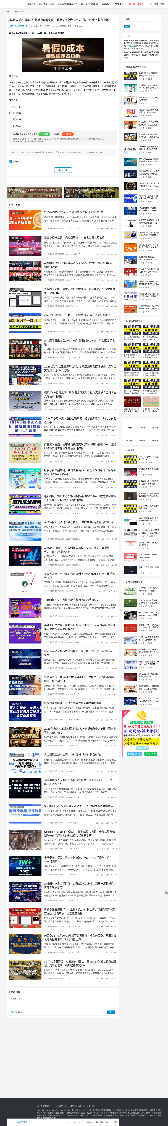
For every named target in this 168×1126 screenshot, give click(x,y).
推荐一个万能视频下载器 (148, 567)
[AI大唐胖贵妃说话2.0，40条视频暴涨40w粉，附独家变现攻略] (25, 349)
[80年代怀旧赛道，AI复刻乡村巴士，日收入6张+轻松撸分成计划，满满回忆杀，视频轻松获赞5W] (25, 970)
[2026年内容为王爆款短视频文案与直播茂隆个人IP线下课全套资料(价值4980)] (25, 737)
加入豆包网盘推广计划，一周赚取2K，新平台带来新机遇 (77, 315)
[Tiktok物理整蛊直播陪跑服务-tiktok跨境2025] (25, 608)
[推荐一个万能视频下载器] (130, 570)
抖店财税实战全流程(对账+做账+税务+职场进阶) (72, 754)
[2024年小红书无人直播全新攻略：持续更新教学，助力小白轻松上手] (25, 427)
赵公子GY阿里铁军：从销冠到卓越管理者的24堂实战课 (148, 222)
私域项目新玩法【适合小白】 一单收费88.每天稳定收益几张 (79, 522)
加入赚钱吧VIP (136, 4)
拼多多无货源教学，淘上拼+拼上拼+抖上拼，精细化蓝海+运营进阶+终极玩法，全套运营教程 (79, 911)
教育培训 (119, 4)
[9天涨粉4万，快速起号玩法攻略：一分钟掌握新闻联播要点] (25, 814)
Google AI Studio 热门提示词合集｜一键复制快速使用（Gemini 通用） (148, 532)
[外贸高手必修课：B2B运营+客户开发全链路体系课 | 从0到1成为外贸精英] (130, 247)
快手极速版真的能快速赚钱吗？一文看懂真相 (151, 356)
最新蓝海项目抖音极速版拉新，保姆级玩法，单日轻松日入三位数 (79, 653)
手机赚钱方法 (60, 1106)
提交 (111, 1012)
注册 (162, 4)
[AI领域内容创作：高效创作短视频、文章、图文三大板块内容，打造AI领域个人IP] (25, 556)
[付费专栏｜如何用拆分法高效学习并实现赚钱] (130, 591)
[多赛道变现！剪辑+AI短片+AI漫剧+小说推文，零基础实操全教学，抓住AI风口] (25, 685)
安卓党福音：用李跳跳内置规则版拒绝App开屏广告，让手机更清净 (79, 575)
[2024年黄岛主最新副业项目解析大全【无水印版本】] (25, 220)
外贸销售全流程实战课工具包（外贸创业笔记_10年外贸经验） (148, 88)
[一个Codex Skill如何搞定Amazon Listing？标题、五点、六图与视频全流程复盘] (130, 615)
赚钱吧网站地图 (76, 1106)
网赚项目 (16, 161)
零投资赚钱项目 (46, 4)
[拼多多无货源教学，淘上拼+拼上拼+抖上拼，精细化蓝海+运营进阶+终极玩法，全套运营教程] (25, 918)
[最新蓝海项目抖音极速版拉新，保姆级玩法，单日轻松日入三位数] (25, 659)
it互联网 (105, 4)
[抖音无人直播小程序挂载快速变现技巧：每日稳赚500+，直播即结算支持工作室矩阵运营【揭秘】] (25, 453)
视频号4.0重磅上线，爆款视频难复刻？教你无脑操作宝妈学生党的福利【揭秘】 (80, 394)
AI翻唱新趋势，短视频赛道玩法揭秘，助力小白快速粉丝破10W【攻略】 (78, 265)
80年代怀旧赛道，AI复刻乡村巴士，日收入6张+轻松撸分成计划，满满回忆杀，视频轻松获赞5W (80, 963)
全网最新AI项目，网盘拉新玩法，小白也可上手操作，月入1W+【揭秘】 (78, 859)
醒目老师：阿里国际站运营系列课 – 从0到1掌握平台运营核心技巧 (148, 137)
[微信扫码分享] (96, 1122)
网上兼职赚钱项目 (89, 4)
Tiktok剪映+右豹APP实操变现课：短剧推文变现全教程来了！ (148, 124)
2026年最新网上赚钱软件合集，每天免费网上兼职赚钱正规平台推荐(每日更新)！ (132, 410)
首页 (8, 12)
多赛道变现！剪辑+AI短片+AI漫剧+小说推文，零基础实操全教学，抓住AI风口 (79, 679)
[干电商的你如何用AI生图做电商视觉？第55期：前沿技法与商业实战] (130, 652)
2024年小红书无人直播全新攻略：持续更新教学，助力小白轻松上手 (80, 420)
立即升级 (67, 134)
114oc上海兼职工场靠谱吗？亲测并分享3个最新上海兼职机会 (151, 374)
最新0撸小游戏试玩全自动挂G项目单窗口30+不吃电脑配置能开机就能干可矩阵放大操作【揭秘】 (80, 498)
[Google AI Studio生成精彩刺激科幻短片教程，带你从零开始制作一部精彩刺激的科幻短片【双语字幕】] (25, 840)
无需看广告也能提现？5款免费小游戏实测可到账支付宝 (151, 392)
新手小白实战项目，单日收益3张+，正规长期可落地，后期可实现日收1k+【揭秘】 (80, 472)
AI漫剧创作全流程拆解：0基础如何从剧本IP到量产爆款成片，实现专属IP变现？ (80, 885)
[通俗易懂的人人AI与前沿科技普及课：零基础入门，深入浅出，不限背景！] (25, 788)
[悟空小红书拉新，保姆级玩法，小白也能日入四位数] (25, 246)
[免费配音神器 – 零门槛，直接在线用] (130, 545)
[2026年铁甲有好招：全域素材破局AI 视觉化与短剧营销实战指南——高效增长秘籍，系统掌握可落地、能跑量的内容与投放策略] (130, 284)
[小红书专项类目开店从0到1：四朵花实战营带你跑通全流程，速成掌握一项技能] (130, 628)
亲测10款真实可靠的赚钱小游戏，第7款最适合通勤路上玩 (151, 338)
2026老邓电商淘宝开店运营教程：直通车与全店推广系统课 (148, 186)
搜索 (128, 18)
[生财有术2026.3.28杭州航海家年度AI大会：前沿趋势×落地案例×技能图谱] (130, 162)
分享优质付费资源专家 (18, 26)
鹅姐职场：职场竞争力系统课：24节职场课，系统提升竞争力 (148, 198)
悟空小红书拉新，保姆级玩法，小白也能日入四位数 (74, 237)
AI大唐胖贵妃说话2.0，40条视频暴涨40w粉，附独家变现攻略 (79, 342)
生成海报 (89, 1122)
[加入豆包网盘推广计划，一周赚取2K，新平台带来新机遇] (25, 323)
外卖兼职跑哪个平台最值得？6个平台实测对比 (132, 356)
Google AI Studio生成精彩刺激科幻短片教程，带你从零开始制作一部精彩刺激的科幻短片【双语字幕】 (79, 833)
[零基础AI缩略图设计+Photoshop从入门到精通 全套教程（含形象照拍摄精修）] (130, 260)
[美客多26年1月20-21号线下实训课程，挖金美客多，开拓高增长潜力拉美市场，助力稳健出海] (25, 944)
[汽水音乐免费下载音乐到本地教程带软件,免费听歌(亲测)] (130, 496)
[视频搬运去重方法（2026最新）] (130, 472)
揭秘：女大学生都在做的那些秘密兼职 (132, 392)
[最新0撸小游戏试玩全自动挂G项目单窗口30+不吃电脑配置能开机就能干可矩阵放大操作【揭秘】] (25, 504)
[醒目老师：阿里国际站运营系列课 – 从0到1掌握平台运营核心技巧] (130, 137)
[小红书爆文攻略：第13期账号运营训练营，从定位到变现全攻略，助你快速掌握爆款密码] (25, 633)
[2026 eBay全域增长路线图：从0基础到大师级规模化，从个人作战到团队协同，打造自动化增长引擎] (130, 640)
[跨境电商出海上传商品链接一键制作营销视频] (130, 484)
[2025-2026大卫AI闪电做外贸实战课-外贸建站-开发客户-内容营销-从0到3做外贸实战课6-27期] (130, 235)
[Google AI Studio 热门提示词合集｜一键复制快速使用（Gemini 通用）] (130, 533)
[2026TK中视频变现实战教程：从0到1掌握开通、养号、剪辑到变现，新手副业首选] (130, 149)
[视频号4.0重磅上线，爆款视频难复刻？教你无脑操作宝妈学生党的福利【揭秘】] (25, 401)
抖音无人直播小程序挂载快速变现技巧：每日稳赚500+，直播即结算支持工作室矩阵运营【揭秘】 (80, 446)
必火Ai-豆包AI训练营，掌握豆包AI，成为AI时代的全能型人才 (148, 271)
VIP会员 (129, 46)
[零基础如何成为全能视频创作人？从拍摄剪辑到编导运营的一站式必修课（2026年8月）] (130, 689)
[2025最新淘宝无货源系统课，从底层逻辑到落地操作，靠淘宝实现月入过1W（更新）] (25, 375)
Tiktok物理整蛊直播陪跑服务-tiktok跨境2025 (71, 599)
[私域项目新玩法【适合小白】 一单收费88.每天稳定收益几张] (25, 530)
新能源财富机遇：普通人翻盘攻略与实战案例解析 (73, 703)
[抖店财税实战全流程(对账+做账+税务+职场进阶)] (25, 763)
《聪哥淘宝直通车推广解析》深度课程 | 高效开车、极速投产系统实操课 (148, 296)
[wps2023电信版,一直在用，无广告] (130, 459)
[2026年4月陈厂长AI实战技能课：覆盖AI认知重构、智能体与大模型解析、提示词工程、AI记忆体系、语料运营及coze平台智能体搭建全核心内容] (130, 309)
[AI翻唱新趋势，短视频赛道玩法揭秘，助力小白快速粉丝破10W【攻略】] (25, 271)
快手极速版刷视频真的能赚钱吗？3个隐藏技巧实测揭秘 (132, 338)
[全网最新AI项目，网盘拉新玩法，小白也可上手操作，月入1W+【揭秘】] (25, 866)
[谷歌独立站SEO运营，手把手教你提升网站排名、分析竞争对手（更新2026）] (25, 297)
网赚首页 (31, 4)
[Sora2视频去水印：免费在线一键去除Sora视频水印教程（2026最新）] (130, 521)
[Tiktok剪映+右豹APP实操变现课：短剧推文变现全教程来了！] (130, 125)
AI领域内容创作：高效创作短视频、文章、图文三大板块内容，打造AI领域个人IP (78, 549)
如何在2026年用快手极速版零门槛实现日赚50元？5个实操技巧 (132, 374)
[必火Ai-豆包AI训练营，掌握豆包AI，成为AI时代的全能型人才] (130, 272)
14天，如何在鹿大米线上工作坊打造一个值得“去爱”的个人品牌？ (148, 603)
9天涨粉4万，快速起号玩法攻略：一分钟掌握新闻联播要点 (78, 806)
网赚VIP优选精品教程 (67, 4)
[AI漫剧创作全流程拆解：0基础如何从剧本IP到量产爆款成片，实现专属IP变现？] (25, 892)
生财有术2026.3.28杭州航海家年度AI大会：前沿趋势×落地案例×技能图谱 (148, 161)
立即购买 (44, 134)
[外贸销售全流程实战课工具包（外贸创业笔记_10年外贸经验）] (130, 88)
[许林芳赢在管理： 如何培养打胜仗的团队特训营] (130, 174)
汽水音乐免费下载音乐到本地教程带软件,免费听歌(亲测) (148, 496)
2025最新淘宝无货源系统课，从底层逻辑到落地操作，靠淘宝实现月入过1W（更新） (80, 368)
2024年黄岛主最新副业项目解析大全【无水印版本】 (75, 212)
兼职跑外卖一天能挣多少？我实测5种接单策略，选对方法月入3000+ (151, 410)
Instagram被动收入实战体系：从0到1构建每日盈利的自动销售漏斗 (148, 112)
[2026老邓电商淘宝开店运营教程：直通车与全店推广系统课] (130, 186)
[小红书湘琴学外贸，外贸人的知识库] (130, 100)
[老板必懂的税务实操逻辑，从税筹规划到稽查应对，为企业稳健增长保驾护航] (130, 211)
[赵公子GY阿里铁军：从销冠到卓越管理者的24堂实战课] (130, 223)
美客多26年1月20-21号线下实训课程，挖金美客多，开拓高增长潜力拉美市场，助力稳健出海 (80, 937)
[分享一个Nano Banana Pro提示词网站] (130, 557)
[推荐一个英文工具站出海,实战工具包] (130, 508)
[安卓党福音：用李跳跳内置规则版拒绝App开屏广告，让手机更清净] (25, 582)
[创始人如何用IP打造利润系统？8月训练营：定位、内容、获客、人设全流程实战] (130, 677)
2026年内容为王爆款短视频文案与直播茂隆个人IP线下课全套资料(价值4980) (80, 730)
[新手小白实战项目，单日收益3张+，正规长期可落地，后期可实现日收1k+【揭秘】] (25, 478)
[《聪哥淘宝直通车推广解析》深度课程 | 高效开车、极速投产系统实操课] (130, 296)
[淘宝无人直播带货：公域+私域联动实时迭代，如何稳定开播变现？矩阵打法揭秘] (130, 701)
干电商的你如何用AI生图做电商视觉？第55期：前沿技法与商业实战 (148, 652)
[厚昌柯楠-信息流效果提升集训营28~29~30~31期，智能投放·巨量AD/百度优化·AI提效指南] (130, 76)
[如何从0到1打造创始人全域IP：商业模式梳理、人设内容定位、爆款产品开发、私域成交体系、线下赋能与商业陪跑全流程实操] (130, 664)
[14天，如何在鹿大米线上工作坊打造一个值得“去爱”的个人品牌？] (130, 603)
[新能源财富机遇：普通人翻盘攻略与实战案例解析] (25, 711)
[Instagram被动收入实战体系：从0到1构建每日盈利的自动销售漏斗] (130, 113)
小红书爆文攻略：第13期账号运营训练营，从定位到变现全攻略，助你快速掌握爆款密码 (79, 627)
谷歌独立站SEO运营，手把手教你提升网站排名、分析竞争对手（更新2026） (79, 291)
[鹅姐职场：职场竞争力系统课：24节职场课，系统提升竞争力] (130, 198)
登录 (156, 4)
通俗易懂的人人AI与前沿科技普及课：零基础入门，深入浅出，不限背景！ (78, 782)
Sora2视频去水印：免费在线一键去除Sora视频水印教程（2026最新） (148, 520)
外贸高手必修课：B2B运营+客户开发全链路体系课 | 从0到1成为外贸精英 (148, 247)
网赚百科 (90, 1106)
